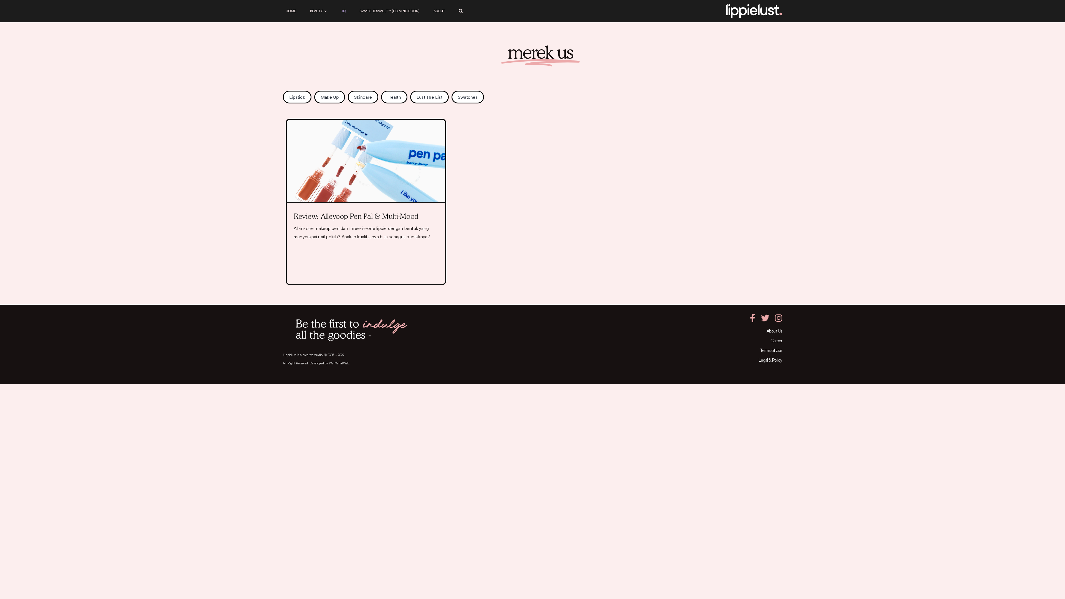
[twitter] (765, 318)
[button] (461, 11)
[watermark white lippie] (754, 6)
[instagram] (778, 318)
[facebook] (752, 318)
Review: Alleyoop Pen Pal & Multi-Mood (356, 216)
